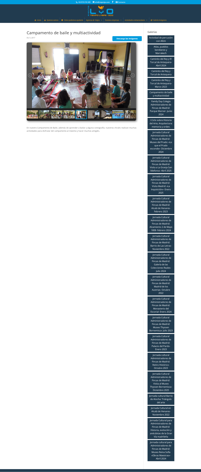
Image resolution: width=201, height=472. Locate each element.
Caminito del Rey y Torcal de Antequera (160, 73)
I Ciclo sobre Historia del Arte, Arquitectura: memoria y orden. (161, 123)
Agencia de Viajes (93, 20)
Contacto (121, 2)
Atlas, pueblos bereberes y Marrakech (161, 50)
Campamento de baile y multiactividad (161, 94)
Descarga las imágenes (127, 38)
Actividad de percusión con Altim (161, 39)
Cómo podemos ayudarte (73, 20)
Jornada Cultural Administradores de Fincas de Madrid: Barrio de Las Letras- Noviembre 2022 (161, 242)
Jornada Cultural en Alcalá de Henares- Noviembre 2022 (161, 411)
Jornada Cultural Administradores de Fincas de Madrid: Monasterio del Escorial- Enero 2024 (161, 305)
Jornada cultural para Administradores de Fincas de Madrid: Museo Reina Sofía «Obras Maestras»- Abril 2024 (161, 450)
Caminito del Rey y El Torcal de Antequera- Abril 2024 (161, 62)
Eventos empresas (112, 20)
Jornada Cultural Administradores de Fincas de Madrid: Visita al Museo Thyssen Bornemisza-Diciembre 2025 (161, 382)
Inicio (39, 20)
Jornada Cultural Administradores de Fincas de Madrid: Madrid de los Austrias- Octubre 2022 (161, 284)
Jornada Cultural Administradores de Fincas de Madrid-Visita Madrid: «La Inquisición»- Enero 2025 (161, 184)
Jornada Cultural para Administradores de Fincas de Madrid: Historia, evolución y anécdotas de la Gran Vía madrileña (161, 428)
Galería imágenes (160, 20)
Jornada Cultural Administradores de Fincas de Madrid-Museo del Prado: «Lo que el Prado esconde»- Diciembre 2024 (161, 142)
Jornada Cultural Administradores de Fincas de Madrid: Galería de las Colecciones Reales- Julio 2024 (161, 263)
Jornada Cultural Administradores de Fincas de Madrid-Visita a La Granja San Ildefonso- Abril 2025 (161, 164)
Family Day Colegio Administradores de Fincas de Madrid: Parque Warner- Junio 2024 (161, 108)
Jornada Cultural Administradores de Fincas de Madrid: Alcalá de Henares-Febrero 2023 (161, 205)
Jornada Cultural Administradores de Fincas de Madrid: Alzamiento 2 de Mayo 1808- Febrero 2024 (161, 224)
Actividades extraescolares (135, 20)
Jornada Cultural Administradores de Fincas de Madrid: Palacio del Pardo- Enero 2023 (161, 343)
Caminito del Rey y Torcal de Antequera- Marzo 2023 (161, 83)
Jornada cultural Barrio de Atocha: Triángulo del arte (161, 399)
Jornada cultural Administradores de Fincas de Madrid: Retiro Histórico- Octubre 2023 (161, 362)
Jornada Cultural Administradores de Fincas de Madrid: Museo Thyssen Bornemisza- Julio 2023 (161, 324)
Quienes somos (52, 20)
